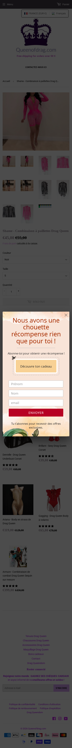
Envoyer (36, 413)
